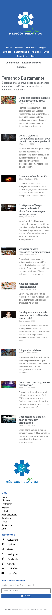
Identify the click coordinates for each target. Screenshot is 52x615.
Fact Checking (21, 51)
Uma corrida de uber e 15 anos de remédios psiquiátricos (32, 419)
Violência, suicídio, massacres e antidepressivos (34, 250)
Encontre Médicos (31, 62)
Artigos (42, 47)
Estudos (7, 51)
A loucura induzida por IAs (33, 176)
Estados (21, 67)
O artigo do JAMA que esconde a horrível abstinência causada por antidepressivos (32, 209)
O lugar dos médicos (30, 350)
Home (9, 47)
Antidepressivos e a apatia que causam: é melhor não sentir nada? (33, 315)
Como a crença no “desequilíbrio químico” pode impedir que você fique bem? (34, 138)
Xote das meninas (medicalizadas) (28, 285)
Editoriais (31, 47)
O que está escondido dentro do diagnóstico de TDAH (34, 99)
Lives (46, 51)
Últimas (19, 47)
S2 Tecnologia (10, 610)
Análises (36, 51)
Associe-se (22, 56)
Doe (33, 56)
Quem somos (12, 62)
